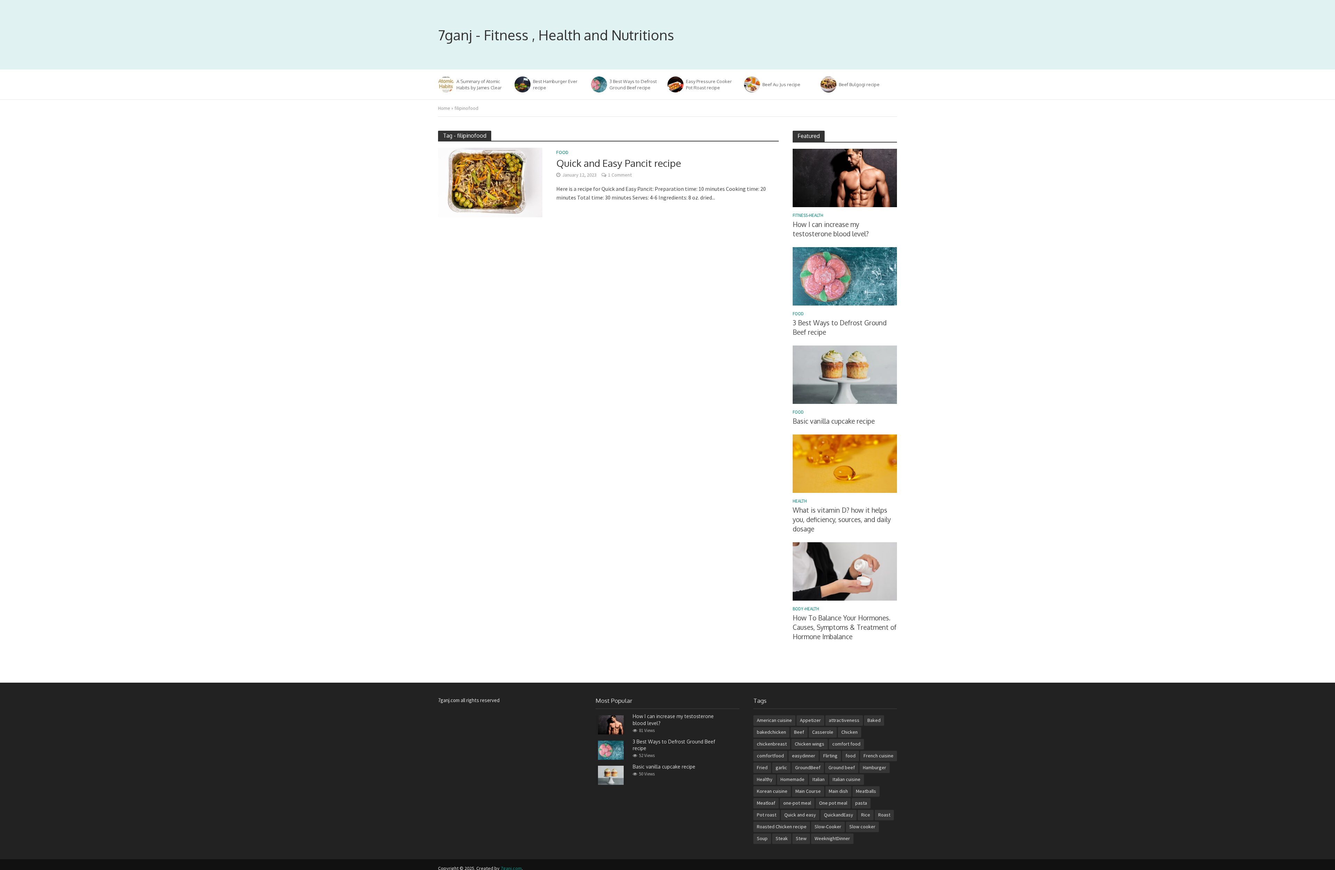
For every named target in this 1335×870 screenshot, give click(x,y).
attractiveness (844, 720)
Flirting (830, 756)
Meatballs (866, 791)
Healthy (764, 779)
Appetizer (810, 720)
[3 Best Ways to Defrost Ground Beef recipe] (598, 84)
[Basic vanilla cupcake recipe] (845, 374)
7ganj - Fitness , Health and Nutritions (556, 34)
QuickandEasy (838, 815)
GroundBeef (807, 767)
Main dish (838, 791)
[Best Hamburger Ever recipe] (522, 84)
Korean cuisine (772, 791)
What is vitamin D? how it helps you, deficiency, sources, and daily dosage (842, 519)
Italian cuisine (846, 779)
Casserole (822, 732)
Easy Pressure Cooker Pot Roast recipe (709, 84)
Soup (762, 838)
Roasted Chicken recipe (782, 826)
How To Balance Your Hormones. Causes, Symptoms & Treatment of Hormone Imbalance (845, 627)
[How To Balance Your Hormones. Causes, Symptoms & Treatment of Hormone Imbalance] (845, 570)
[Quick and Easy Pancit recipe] (490, 181)
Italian (818, 779)
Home (444, 108)
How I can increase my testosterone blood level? (831, 229)
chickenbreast (772, 744)
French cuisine (878, 756)
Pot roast (766, 815)
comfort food (846, 744)
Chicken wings (809, 744)
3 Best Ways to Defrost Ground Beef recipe (633, 84)
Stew (801, 838)
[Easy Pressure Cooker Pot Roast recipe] (675, 84)
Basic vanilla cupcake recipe (834, 421)
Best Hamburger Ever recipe (555, 84)
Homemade (792, 779)
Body (798, 609)
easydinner (803, 756)
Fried (762, 767)
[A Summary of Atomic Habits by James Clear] (445, 84)
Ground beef (841, 767)
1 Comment (620, 175)
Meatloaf (766, 803)
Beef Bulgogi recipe (859, 84)
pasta (861, 803)
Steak (782, 838)
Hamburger (874, 767)
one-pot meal (797, 803)
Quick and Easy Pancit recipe (618, 163)
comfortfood (770, 756)
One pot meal (833, 803)
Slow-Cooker (828, 826)
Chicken (849, 732)
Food (562, 152)
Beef (799, 732)
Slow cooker (862, 826)
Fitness (800, 215)
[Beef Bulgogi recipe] (827, 84)
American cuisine (774, 720)
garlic (781, 767)
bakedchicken (771, 732)
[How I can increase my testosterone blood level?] (845, 177)
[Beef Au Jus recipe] (751, 84)
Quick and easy (800, 815)
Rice (865, 815)
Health (816, 215)
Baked (874, 720)
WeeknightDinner (832, 838)
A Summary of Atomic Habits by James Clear (479, 84)
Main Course (808, 791)
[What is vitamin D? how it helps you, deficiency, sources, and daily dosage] (845, 463)
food (851, 756)
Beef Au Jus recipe (781, 84)
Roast (884, 815)
